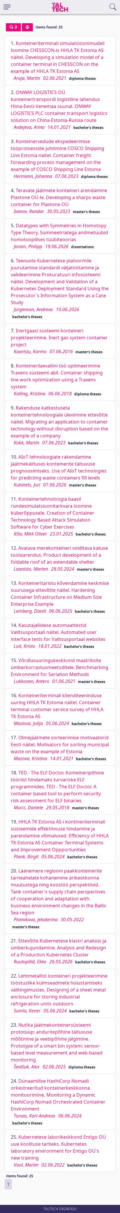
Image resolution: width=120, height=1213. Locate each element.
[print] (27, 27)
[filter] (13, 27)
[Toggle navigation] (7, 7)
